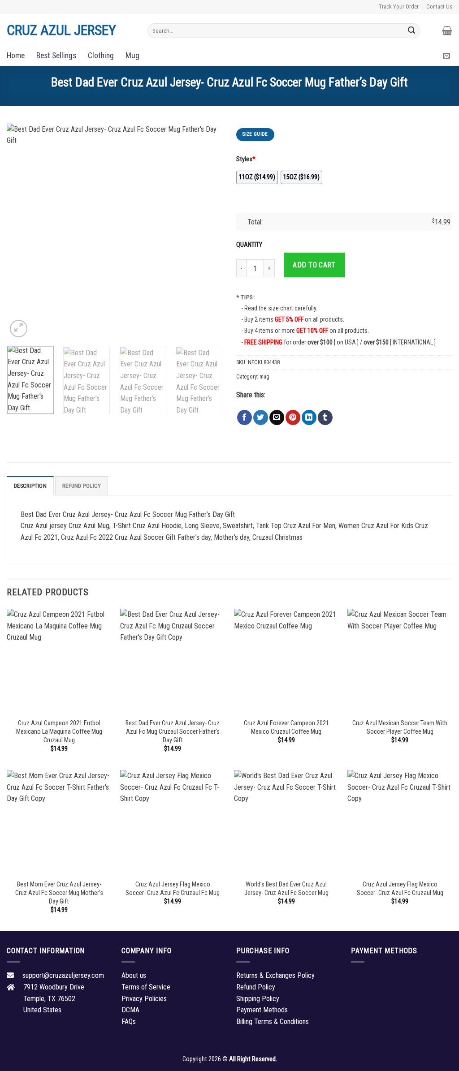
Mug (132, 55)
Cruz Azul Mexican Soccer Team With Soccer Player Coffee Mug (399, 727)
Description (30, 485)
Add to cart (314, 265)
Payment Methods (262, 1010)
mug (264, 376)
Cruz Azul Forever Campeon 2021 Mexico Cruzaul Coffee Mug (286, 727)
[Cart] (447, 30)
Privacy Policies (144, 998)
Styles (245, 159)
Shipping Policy (257, 998)
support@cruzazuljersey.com (63, 975)
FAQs (128, 1021)
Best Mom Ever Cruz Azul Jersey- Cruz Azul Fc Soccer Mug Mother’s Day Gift (59, 893)
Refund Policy (81, 485)
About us (133, 975)
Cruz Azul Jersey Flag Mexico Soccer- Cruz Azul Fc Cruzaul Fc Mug (173, 889)
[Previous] (22, 231)
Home (16, 55)
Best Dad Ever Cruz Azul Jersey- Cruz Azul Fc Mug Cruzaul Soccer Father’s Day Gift (173, 731)
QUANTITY (250, 245)
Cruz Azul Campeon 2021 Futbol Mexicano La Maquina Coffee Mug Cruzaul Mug (59, 731)
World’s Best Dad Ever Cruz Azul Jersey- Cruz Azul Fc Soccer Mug (286, 889)
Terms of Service (145, 987)
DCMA (130, 1010)
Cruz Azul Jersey (61, 30)
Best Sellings (56, 55)
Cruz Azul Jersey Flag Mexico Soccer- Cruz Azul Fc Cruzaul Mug (400, 889)
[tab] (30, 485)
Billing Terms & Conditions (272, 1021)
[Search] (412, 30)
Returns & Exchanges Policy (275, 975)
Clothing (101, 55)
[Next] (207, 231)
